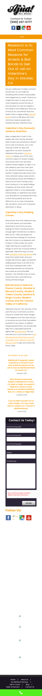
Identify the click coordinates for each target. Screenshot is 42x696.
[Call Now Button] (21, 692)
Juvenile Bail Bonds (20, 632)
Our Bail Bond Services (19, 682)
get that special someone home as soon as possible (20, 337)
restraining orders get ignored (20, 254)
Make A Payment (12, 687)
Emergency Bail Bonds (20, 621)
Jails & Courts (15, 684)
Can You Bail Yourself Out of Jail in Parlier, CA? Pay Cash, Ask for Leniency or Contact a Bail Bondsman (21, 405)
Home (13, 679)
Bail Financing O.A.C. (19, 662)
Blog (27, 684)
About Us (24, 679)
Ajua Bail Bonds (20, 331)
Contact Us (29, 687)
